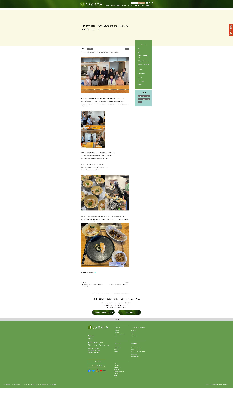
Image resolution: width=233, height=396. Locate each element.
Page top (116, 319)
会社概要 (54, 384)
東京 (148, 99)
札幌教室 (96, 353)
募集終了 (140, 84)
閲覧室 (115, 375)
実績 (132, 332)
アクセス (115, 336)
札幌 (144, 99)
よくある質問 (116, 365)
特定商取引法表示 (46, 384)
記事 (139, 52)
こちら (95, 272)
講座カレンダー (134, 346)
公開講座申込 (141, 3)
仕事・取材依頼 (7, 384)
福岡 (148, 96)
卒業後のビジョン (117, 367)
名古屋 (139, 96)
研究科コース (116, 349)
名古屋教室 (91, 350)
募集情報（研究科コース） (144, 61)
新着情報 (116, 363)
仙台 (139, 99)
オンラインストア (97, 366)
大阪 (139, 102)
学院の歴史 (116, 332)
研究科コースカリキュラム (135, 349)
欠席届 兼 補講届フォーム (135, 356)
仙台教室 (90, 353)
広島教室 (97, 350)
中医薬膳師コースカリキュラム (136, 347)
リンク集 (115, 377)
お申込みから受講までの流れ (119, 334)
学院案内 (117, 327)
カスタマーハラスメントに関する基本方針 (31, 384)
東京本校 (90, 338)
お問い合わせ (116, 373)
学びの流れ (116, 346)
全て (139, 48)
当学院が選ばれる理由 (138, 327)
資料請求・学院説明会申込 (103, 312)
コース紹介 (117, 343)
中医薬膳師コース (117, 347)
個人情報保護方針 (16, 384)
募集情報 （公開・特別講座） (143, 65)
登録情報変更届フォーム (135, 354)
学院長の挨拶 (116, 330)
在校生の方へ (134, 3)
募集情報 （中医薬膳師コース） (143, 56)
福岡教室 (96, 348)
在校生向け (140, 70)
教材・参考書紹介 (134, 336)
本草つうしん (141, 81)
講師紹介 (132, 334)
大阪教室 (90, 348)
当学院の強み (133, 330)
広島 (144, 96)
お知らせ (140, 77)
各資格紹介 (116, 351)
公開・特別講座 (141, 73)
